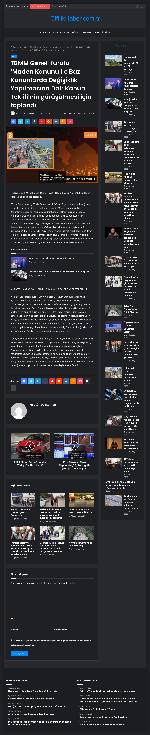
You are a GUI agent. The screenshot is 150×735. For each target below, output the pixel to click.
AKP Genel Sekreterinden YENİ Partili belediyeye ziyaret (131, 465)
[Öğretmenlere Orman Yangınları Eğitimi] (113, 326)
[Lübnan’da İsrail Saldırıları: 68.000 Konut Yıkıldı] (113, 372)
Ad (13, 618)
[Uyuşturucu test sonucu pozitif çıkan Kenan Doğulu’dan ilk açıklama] (113, 394)
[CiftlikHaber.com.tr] (75, 18)
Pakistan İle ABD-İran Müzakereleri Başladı (51, 258)
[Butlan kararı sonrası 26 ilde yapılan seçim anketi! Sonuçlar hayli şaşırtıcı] (113, 346)
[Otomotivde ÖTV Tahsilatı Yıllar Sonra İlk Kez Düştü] (113, 261)
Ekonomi (64, 32)
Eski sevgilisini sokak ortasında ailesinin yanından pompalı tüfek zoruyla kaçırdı (51, 513)
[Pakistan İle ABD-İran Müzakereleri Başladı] (19, 262)
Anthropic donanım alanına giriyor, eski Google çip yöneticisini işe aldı (120, 485)
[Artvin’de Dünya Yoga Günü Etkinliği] (81, 533)
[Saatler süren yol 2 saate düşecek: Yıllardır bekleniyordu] (113, 500)
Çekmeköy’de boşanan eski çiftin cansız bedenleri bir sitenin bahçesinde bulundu (52, 547)
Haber (55, 32)
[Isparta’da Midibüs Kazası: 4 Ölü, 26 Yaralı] (81, 500)
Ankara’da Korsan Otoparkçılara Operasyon (20, 512)
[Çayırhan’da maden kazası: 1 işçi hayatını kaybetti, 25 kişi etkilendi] (113, 420)
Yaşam (96, 32)
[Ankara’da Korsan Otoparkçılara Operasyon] (23, 500)
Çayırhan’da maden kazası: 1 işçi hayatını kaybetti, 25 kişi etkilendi (131, 423)
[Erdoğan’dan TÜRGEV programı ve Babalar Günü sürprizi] (19, 275)
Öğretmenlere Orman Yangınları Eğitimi (131, 327)
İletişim (106, 32)
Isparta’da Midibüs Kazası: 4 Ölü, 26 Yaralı (81, 511)
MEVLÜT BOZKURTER (25, 113)
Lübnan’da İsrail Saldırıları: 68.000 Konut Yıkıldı (131, 374)
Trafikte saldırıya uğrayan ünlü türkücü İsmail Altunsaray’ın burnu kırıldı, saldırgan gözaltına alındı (23, 548)
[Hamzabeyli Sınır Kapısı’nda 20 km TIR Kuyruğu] (113, 60)
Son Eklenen (122, 46)
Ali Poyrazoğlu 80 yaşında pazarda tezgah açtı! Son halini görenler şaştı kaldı (131, 238)
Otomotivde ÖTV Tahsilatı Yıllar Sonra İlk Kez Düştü (131, 262)
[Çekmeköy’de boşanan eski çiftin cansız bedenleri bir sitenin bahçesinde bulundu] (52, 533)
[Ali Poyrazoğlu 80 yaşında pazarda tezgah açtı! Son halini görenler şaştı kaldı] (113, 232)
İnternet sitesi (60, 629)
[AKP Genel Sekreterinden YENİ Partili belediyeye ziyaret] (113, 463)
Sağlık (74, 32)
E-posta (15, 629)
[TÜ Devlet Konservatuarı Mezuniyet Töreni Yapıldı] (113, 443)
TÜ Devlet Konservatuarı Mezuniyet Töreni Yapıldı (131, 444)
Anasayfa (45, 32)
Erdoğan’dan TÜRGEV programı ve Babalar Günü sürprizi (77, 6)
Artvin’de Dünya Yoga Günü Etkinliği (80, 544)
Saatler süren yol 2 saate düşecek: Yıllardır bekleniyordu (131, 502)
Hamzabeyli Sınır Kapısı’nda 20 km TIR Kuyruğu (131, 63)
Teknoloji (85, 32)
